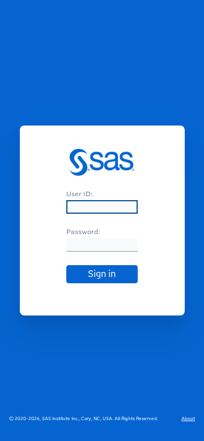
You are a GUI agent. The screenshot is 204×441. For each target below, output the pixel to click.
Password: (83, 231)
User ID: (79, 193)
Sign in (102, 274)
